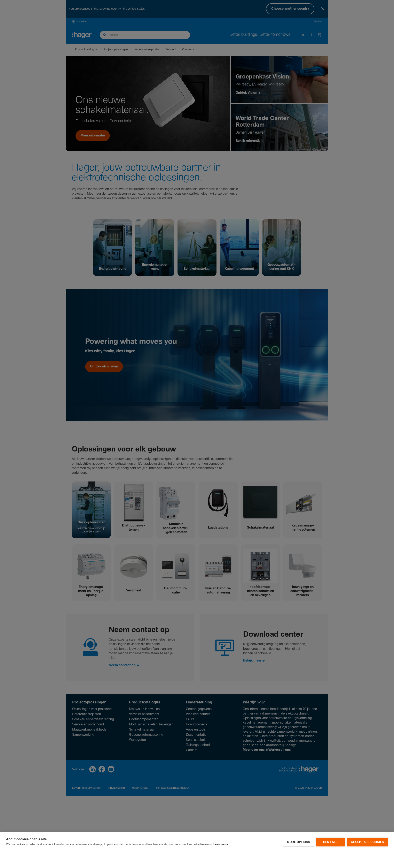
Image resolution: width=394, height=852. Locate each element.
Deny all (330, 842)
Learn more (220, 844)
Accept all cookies (367, 842)
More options (298, 842)
